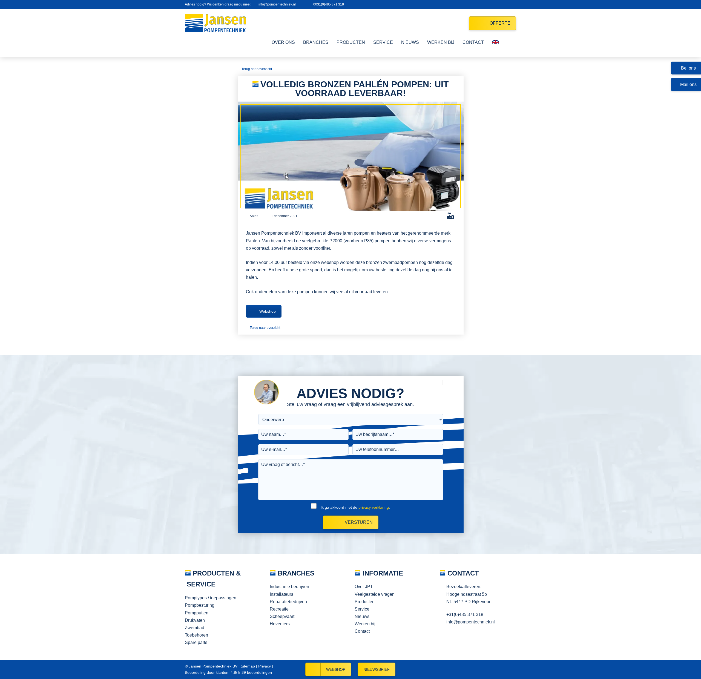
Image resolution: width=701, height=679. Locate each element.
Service (362, 609)
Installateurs (281, 594)
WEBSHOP (335, 669)
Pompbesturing (199, 605)
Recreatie (279, 609)
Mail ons (688, 84)
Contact (362, 631)
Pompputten (196, 613)
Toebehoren (196, 635)
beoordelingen (256, 672)
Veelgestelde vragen (375, 594)
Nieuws (362, 616)
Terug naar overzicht (257, 69)
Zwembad (194, 627)
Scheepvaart (282, 616)
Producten (365, 601)
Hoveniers (280, 624)
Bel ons (688, 68)
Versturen (358, 522)
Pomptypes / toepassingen (210, 597)
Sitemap (248, 666)
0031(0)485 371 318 (328, 4)
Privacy (264, 666)
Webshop (267, 311)
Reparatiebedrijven (288, 601)
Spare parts (196, 642)
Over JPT (364, 586)
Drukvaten (195, 620)
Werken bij (365, 624)
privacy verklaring (373, 507)
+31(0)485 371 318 (464, 614)
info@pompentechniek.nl (277, 4)
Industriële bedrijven (289, 586)
